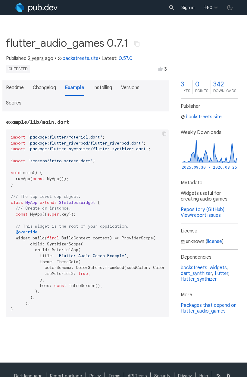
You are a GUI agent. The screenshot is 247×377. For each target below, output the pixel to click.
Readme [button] (15, 88)
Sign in (188, 7)
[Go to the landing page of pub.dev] (36, 7)
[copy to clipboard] (164, 134)
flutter (221, 273)
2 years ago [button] (40, 58)
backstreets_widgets (204, 268)
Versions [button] (130, 88)
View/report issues (201, 215)
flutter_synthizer (199, 279)
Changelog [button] (44, 88)
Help (208, 7)
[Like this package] (160, 69)
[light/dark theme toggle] (229, 7)
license (214, 241)
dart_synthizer (196, 273)
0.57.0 (126, 58)
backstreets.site (80, 58)
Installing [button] (102, 88)
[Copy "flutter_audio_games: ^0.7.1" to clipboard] (137, 44)
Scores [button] (13, 103)
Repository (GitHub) (202, 210)
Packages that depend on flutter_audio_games (208, 308)
